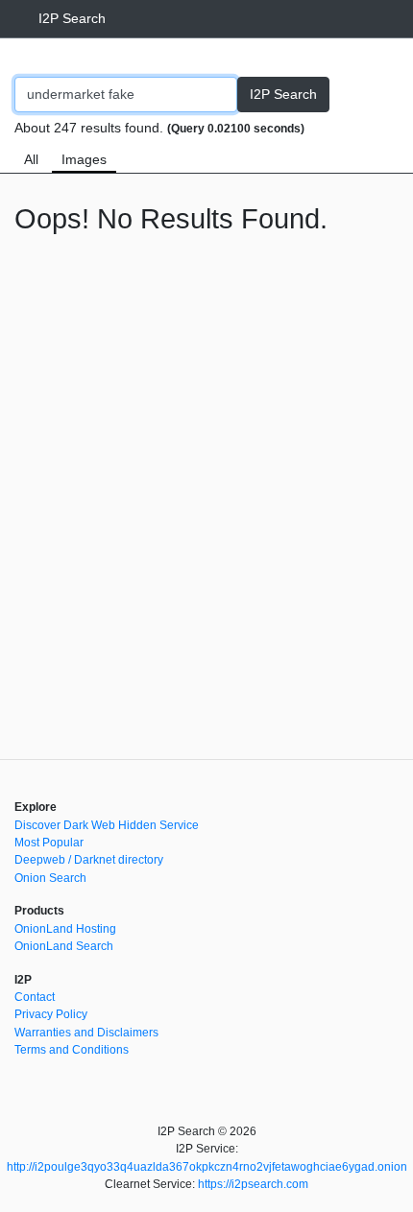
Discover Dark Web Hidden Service (106, 825)
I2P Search (72, 18)
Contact (34, 997)
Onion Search (50, 878)
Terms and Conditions (71, 1050)
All (31, 159)
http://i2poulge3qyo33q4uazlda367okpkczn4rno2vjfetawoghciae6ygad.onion (207, 1167)
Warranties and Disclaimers (86, 1032)
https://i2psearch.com (253, 1184)
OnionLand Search (63, 946)
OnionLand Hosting (65, 929)
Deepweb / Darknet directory (88, 860)
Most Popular (49, 842)
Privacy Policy (50, 1014)
